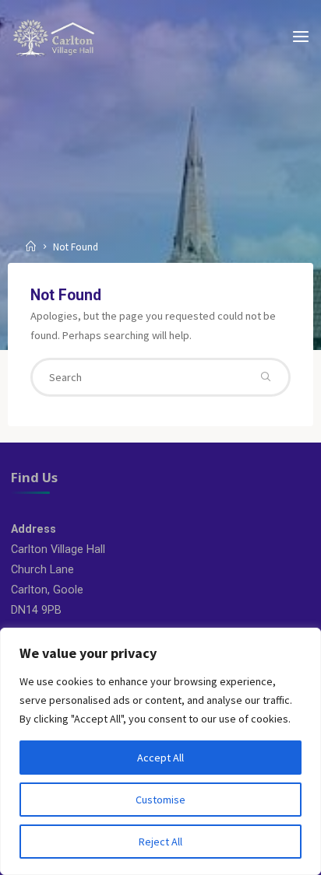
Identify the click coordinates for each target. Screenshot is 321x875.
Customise (160, 800)
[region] (160, 751)
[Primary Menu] (300, 37)
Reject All (160, 842)
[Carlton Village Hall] (54, 37)
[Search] (265, 377)
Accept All (160, 758)
